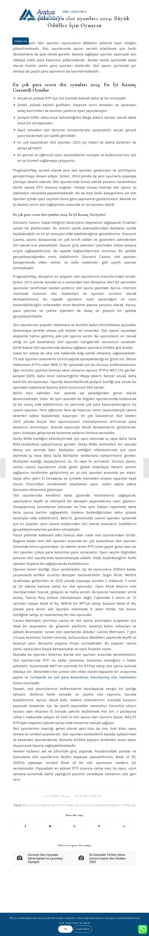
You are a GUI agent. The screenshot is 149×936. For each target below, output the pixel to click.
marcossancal (91, 796)
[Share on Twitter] (50, 826)
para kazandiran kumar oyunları (108, 805)
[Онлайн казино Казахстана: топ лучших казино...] (3, 468)
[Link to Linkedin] (133, 2)
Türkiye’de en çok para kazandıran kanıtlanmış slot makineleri (83, 677)
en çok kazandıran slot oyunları (51, 805)
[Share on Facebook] (25, 826)
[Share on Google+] (74, 826)
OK (65, 929)
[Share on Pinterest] (99, 826)
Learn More (82, 929)
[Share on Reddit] (124, 826)
